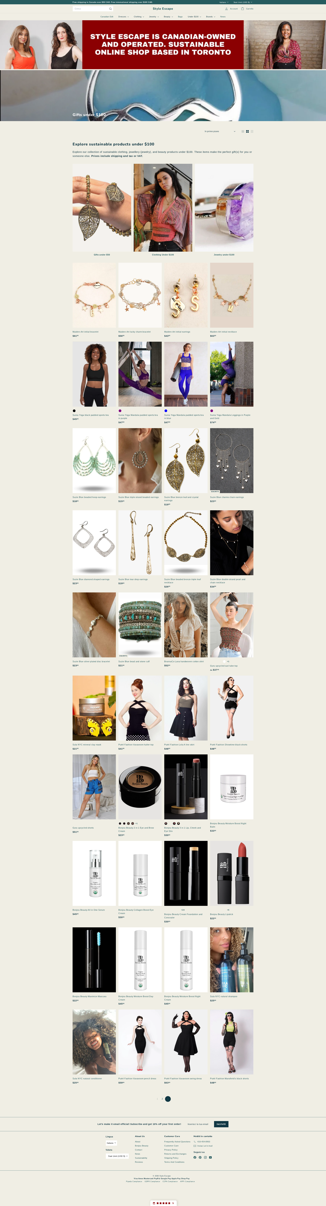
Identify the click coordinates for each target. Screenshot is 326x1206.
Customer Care (171, 1146)
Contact (138, 1150)
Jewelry (153, 17)
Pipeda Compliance (134, 1181)
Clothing (138, 17)
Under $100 (193, 17)
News (223, 17)
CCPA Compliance (170, 1181)
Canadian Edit (106, 17)
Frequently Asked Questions (177, 1142)
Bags (180, 17)
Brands (209, 17)
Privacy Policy (171, 1150)
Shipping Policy (171, 1158)
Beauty (167, 17)
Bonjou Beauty (141, 1146)
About (137, 1142)
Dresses (122, 17)
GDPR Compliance (152, 1181)
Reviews (139, 1162)
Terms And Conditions (174, 1162)
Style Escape (163, 9)
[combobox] (93, 9)
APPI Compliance (187, 1181)
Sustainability (141, 1158)
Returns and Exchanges (175, 1154)
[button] (163, 1203)
